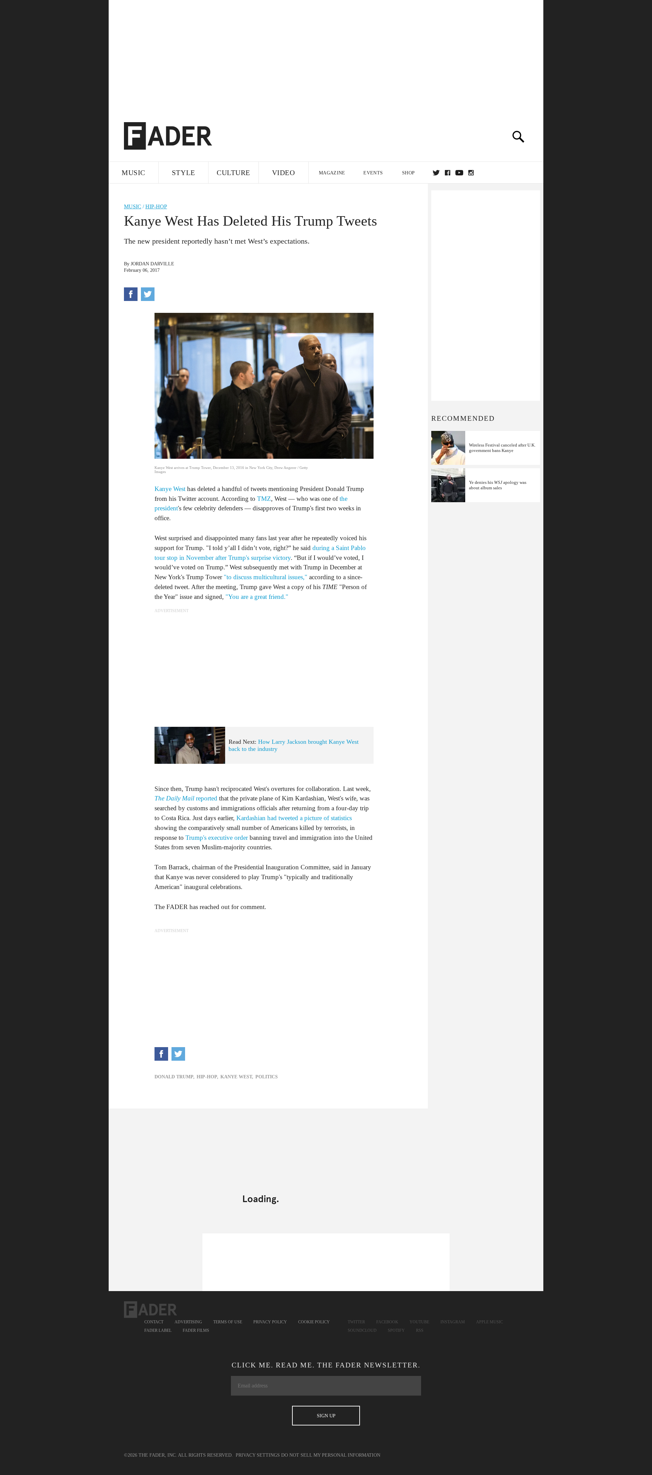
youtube (459, 172)
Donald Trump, (175, 1076)
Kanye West (170, 488)
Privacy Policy (270, 1322)
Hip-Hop (156, 206)
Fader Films (196, 1330)
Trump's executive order (216, 837)
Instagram (452, 1322)
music (132, 206)
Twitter (436, 172)
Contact (153, 1322)
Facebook (387, 1322)
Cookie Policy (314, 1322)
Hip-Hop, (207, 1076)
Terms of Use (227, 1322)
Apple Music (489, 1322)
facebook (447, 172)
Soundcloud (362, 1330)
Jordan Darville (152, 263)
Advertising (188, 1322)
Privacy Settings (258, 1455)
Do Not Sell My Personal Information (330, 1455)
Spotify (396, 1330)
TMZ (264, 498)
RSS (419, 1330)
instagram (471, 172)
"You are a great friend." (256, 596)
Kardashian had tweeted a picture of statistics (294, 817)
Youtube (419, 1322)
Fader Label (157, 1330)
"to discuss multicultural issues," (265, 577)
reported (186, 798)
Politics (266, 1076)
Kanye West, (236, 1076)
